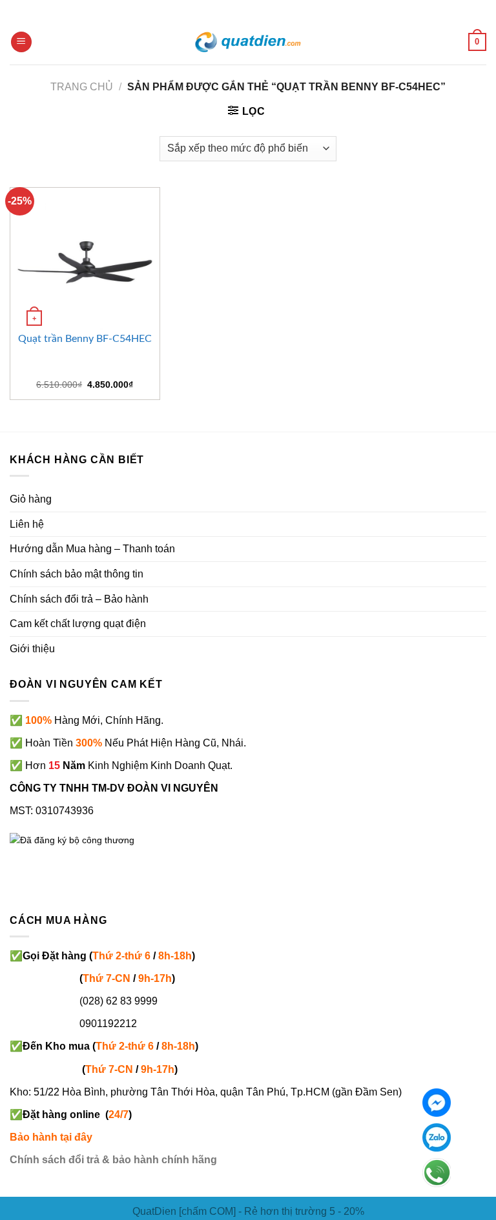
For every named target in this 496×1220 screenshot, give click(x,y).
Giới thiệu (32, 648)
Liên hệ (27, 524)
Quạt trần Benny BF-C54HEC (85, 339)
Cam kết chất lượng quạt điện (78, 623)
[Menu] (21, 42)
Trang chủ (81, 86)
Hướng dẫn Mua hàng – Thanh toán (92, 548)
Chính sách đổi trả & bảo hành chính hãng (113, 1159)
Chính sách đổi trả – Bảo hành (79, 599)
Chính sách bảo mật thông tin (76, 573)
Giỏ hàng (31, 499)
